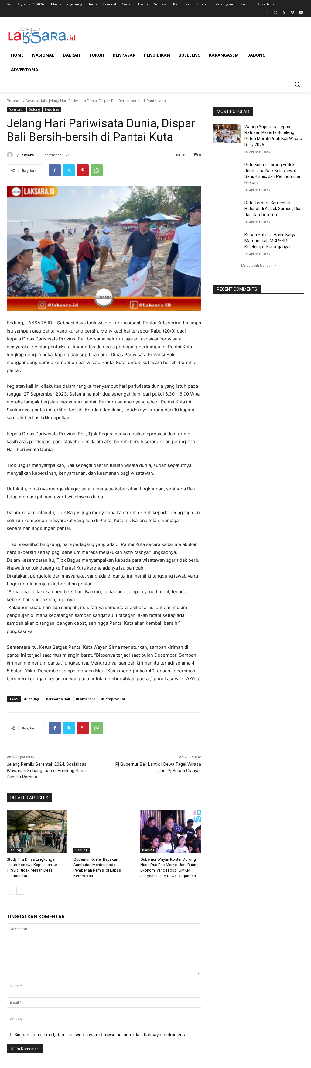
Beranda (14, 100)
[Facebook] (267, 12)
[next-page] (20, 891)
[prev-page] (10, 891)
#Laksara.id (85, 699)
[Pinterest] (83, 170)
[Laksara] (11, 155)
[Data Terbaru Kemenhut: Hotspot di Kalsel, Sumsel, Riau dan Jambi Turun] (227, 209)
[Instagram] (275, 12)
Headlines (52, 109)
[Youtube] (300, 12)
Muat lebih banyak (256, 265)
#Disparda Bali (58, 699)
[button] (297, 84)
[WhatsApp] (97, 170)
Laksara (26, 154)
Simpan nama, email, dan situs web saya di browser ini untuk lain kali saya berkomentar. (101, 1034)
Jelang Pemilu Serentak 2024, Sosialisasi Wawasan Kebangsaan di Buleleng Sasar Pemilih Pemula (47, 771)
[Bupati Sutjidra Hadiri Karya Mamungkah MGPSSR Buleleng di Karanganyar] (227, 241)
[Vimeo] (292, 12)
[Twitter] (284, 12)
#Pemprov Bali (113, 699)
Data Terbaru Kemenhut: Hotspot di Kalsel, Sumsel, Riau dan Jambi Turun (273, 208)
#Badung (31, 699)
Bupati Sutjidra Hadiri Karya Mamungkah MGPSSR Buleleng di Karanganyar (270, 240)
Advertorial (35, 100)
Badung (34, 109)
